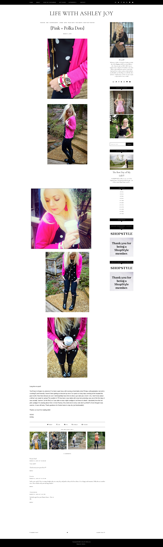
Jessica (32, 476)
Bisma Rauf (33, 458)
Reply (31, 470)
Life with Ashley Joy (81, 13)
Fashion (42, 22)
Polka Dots (71, 22)
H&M (47, 22)
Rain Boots (79, 22)
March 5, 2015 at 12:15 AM (38, 478)
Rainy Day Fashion (89, 22)
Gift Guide (62, 2)
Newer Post (34, 532)
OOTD (65, 22)
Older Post (100, 532)
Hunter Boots (54, 22)
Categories (72, 2)
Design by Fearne (81, 544)
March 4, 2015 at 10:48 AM (38, 460)
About (38, 2)
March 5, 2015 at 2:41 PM (37, 494)
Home (31, 2)
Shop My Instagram (49, 2)
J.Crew (61, 22)
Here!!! (44, 467)
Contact (82, 2)
